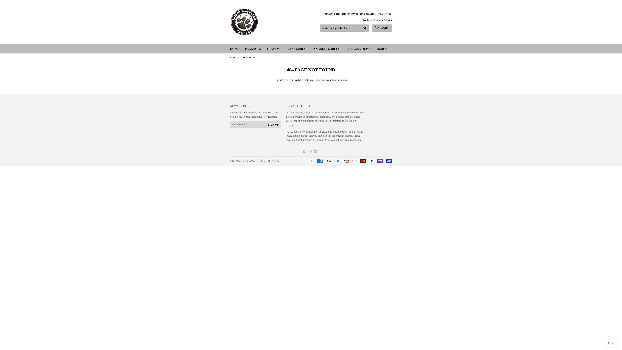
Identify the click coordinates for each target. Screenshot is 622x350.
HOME (234, 48)
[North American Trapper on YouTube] (315, 151)
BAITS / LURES (295, 48)
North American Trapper (247, 161)
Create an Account (383, 20)
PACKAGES (253, 48)
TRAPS (272, 48)
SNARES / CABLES (327, 48)
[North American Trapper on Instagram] (310, 151)
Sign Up (273, 124)
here (323, 80)
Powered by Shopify (270, 161)
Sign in (365, 20)
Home (232, 57)
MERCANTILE (358, 48)
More (380, 48)
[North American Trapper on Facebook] (304, 151)
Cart (384, 27)
